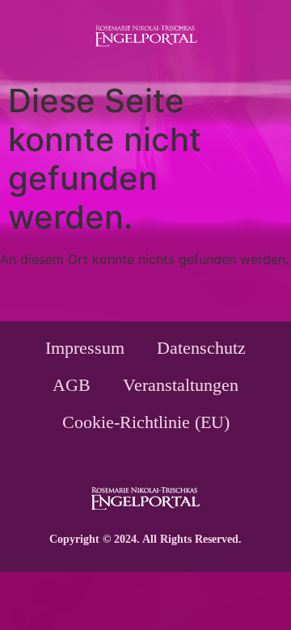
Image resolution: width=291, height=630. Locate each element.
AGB (72, 385)
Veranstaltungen (180, 385)
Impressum (84, 348)
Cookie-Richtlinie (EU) (146, 422)
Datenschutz (201, 348)
